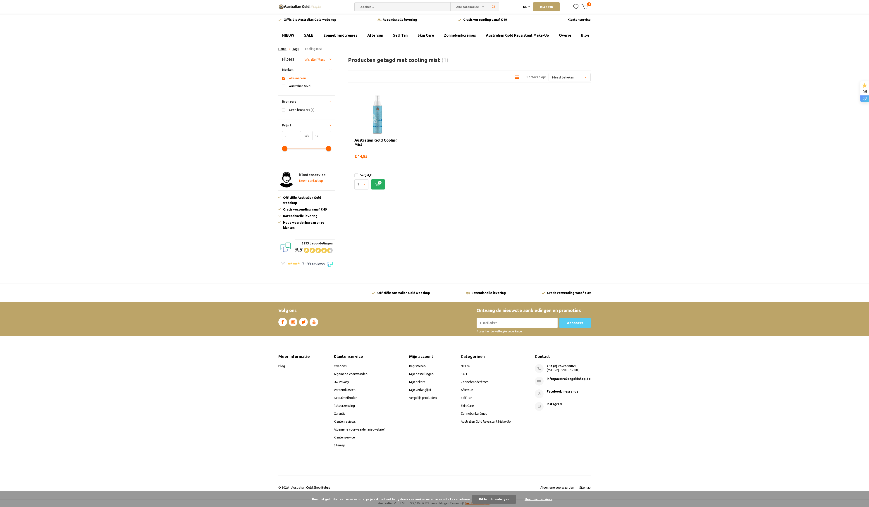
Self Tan (400, 35)
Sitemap (339, 445)
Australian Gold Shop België (310, 487)
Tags (295, 49)
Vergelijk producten (423, 398)
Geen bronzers (301, 110)
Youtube (314, 322)
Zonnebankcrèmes (460, 35)
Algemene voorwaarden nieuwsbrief (359, 429)
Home (282, 49)
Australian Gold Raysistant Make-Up (517, 35)
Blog (585, 35)
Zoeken (493, 6)
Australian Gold (299, 86)
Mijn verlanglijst (420, 390)
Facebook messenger (563, 391)
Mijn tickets (417, 382)
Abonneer (575, 323)
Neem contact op (311, 180)
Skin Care (426, 35)
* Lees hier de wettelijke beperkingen (500, 331)
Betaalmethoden (345, 398)
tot (305, 135)
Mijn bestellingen (421, 374)
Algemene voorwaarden (351, 374)
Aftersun (375, 35)
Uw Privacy (341, 382)
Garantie (340, 413)
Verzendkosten (345, 390)
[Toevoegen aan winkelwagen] (378, 184)
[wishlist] (575, 7)
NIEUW (288, 35)
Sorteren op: (536, 77)
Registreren (417, 366)
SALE (308, 35)
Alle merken (297, 78)
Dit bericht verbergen (494, 499)
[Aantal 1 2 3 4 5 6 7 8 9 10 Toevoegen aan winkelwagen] (377, 184)
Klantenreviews (345, 421)
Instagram (293, 322)
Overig (565, 35)
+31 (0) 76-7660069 (561, 366)
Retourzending (344, 405)
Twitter (303, 322)
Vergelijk (366, 175)
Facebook (282, 322)
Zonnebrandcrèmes (340, 35)
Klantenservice (579, 19)
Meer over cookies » (538, 499)
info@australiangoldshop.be (569, 379)
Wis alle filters (315, 59)
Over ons (340, 366)
